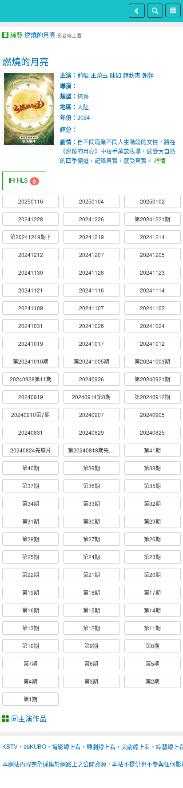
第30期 (91, 521)
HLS (25, 180)
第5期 (152, 663)
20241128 (91, 272)
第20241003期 (152, 361)
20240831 (30, 432)
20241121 (30, 290)
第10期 (30, 645)
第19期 (30, 592)
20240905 (152, 414)
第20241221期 (152, 219)
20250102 (152, 201)
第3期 (91, 681)
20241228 (30, 219)
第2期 (152, 681)
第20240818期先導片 (93, 450)
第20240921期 (152, 379)
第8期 (152, 645)
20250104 (91, 201)
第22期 (30, 574)
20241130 (30, 272)
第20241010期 (30, 361)
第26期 (152, 539)
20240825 (152, 432)
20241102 (152, 308)
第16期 (30, 610)
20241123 (152, 272)
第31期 (30, 521)
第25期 (30, 556)
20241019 (30, 343)
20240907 (91, 414)
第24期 (91, 556)
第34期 (30, 503)
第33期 (91, 503)
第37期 (30, 485)
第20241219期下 (30, 236)
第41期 (152, 450)
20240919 (30, 396)
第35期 (152, 485)
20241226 (91, 219)
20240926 (91, 379)
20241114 (152, 290)
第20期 (152, 574)
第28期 (30, 539)
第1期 (30, 699)
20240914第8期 (91, 396)
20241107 (91, 308)
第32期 (152, 503)
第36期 (91, 485)
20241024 (152, 325)
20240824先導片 (30, 450)
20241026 (91, 325)
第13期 (30, 628)
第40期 (30, 468)
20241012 (152, 343)
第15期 (91, 610)
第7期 (30, 663)
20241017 (91, 343)
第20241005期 (91, 361)
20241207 (91, 254)
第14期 (152, 610)
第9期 (91, 645)
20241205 (152, 254)
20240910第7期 (30, 414)
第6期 (91, 663)
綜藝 (16, 34)
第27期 (91, 539)
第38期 (152, 468)
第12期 (91, 628)
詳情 (160, 160)
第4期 (30, 681)
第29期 (152, 521)
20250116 (30, 201)
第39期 (91, 468)
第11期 (152, 628)
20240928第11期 (31, 379)
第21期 (91, 574)
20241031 (30, 325)
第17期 (152, 592)
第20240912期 (152, 396)
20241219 (91, 236)
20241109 (30, 308)
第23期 (152, 556)
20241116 (91, 290)
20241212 (30, 254)
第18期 (91, 592)
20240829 (91, 432)
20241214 (152, 236)
